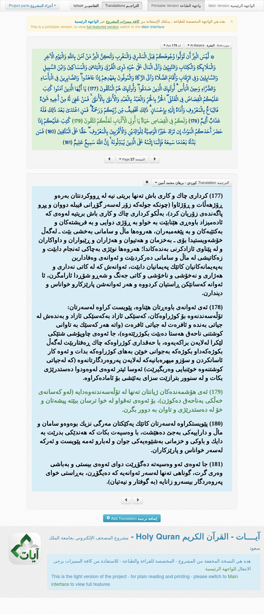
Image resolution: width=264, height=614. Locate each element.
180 (50, 131)
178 (194, 120)
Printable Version (176, 5)
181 (67, 142)
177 (93, 88)
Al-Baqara (209, 45)
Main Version (232, 5)
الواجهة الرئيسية (87, 21)
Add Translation (133, 518)
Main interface (153, 26)
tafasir (86, 5)
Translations (122, 5)
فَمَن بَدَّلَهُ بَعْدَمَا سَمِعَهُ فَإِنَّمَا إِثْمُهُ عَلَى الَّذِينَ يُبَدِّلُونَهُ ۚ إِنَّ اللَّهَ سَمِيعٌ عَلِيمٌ (116, 137)
